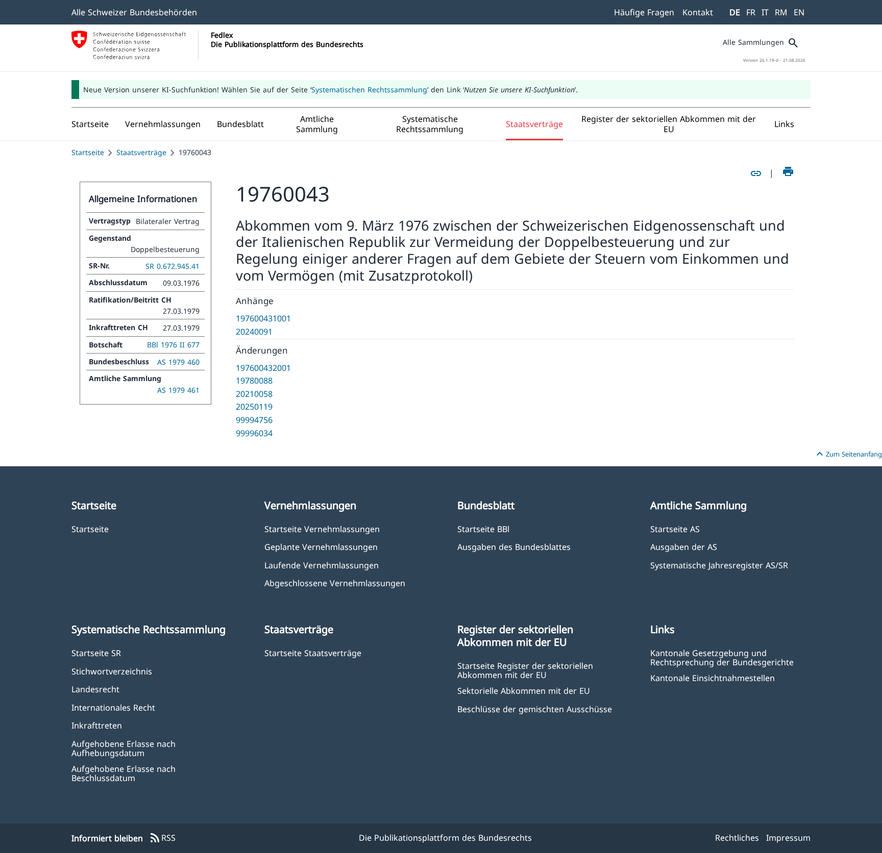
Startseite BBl (483, 528)
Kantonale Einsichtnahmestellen (712, 677)
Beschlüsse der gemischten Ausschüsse (534, 709)
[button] (163, 124)
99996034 (254, 433)
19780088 (254, 380)
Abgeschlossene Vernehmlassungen (334, 583)
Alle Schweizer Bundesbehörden (134, 12)
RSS (162, 838)
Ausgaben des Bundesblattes (514, 546)
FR (750, 12)
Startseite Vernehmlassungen (322, 528)
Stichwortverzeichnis (111, 671)
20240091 (254, 331)
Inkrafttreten (96, 725)
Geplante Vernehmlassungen (321, 546)
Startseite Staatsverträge (312, 652)
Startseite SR (96, 652)
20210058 (254, 393)
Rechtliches (737, 837)
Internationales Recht (113, 707)
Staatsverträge (141, 152)
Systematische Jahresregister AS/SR (719, 565)
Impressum (788, 837)
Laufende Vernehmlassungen (321, 565)
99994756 (254, 419)
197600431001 (263, 318)
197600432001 (263, 367)
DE (734, 12)
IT (765, 12)
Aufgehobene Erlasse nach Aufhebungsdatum (123, 748)
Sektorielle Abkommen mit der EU (523, 690)
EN (799, 12)
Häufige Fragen (644, 12)
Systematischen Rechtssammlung (369, 89)
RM (781, 12)
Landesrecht (95, 689)
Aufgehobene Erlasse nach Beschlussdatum (123, 773)
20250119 (254, 406)
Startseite (87, 152)
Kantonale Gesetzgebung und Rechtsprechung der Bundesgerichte (722, 657)
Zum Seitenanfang (848, 454)
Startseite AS (675, 528)
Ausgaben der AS (683, 546)
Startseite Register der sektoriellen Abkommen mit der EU (525, 670)
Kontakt (697, 12)
